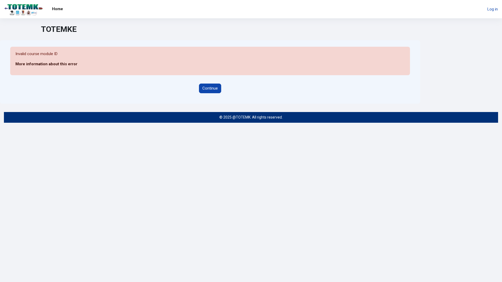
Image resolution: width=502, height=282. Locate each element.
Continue (210, 88)
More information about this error (46, 64)
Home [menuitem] (57, 9)
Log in (492, 9)
